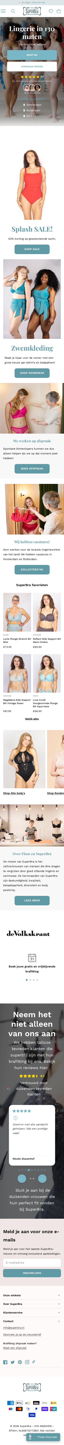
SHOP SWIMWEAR (32, 373)
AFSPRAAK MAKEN (32, 66)
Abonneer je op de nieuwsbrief (22, 1334)
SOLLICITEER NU (32, 569)
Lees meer (32, 900)
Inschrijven (32, 1273)
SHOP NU (32, 55)
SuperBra (25, 1426)
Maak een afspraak (14, 1347)
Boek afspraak (32, 468)
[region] (32, 1135)
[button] (13, 11)
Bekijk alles (32, 718)
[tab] (19, 1170)
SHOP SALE (32, 249)
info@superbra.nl (13, 1327)
